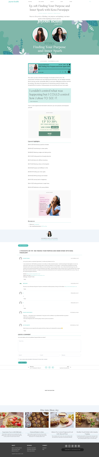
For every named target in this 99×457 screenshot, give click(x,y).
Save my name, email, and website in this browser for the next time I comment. (33, 359)
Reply (25, 279)
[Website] (71, 355)
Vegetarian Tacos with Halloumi (11, 432)
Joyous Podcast (42, 13)
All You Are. (44, 226)
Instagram (36, 224)
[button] (46, 367)
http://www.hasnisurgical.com (71, 286)
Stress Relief (57, 13)
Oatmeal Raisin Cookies (37, 432)
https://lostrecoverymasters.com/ (33, 273)
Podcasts (50, 13)
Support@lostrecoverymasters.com (38, 275)
